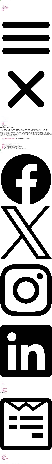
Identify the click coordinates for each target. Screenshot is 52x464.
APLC (2, 145)
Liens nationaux (5, 6)
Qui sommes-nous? (6, 4)
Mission (4, 5)
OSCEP (3, 148)
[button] (26, 63)
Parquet (3, 139)
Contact (3, 10)
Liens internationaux (6, 7)
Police (3, 140)
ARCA (3, 147)
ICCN (2, 143)
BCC (3, 144)
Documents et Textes (5, 8)
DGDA (3, 142)
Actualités (3, 9)
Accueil (3, 116)
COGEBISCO (4, 146)
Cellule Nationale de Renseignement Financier (9, 138)
